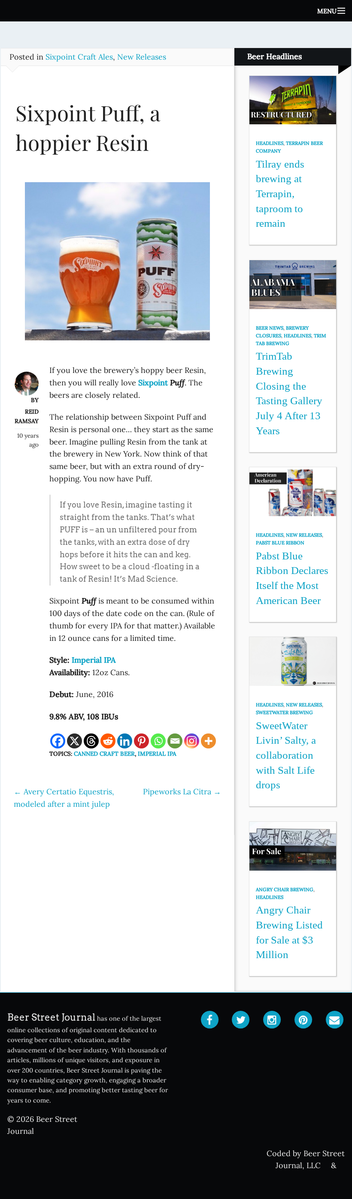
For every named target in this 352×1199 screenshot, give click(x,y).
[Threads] (91, 740)
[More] (208, 740)
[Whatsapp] (158, 740)
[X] (74, 740)
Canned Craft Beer (104, 753)
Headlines (269, 143)
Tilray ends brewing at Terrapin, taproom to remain (280, 193)
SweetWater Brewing (284, 712)
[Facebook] (57, 740)
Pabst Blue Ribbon (280, 543)
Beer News (269, 328)
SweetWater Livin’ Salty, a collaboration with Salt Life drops (286, 755)
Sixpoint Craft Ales (79, 57)
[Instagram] (191, 740)
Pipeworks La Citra (182, 791)
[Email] (174, 740)
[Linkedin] (124, 740)
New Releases (141, 57)
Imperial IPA (157, 753)
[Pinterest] (141, 740)
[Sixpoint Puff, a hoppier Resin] (117, 265)
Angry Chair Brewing (284, 889)
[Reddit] (107, 740)
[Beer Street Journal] (176, 10)
